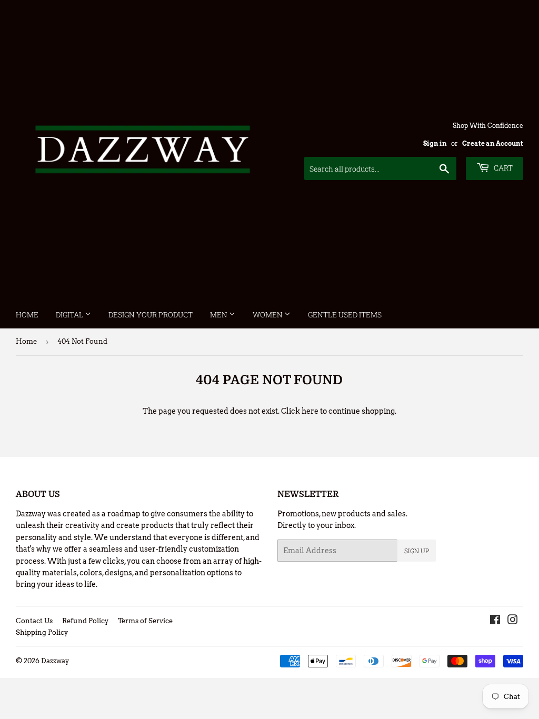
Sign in (435, 143)
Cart (502, 168)
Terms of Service (145, 621)
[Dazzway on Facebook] (495, 621)
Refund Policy (85, 621)
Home (27, 314)
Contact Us (34, 621)
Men (219, 314)
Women (268, 314)
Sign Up (416, 550)
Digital (70, 314)
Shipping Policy (42, 632)
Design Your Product (150, 314)
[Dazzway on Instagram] (512, 621)
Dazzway (55, 661)
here (310, 411)
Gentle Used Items (345, 314)
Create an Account (492, 143)
